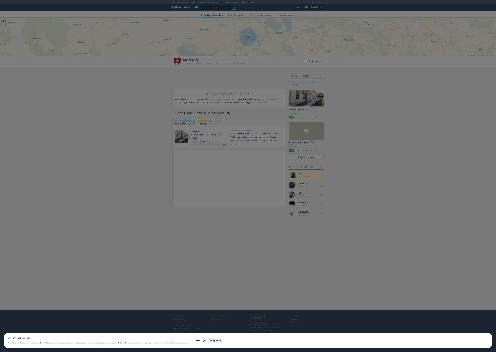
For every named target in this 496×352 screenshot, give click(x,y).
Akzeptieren (215, 341)
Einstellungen (200, 341)
